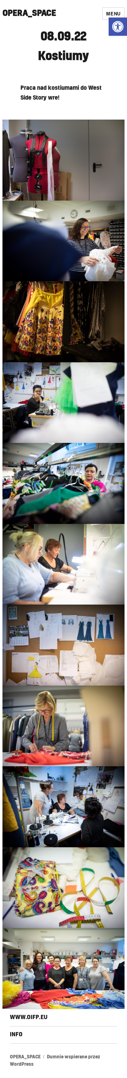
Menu (113, 13)
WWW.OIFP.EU (29, 1017)
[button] (118, 27)
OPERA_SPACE (29, 13)
